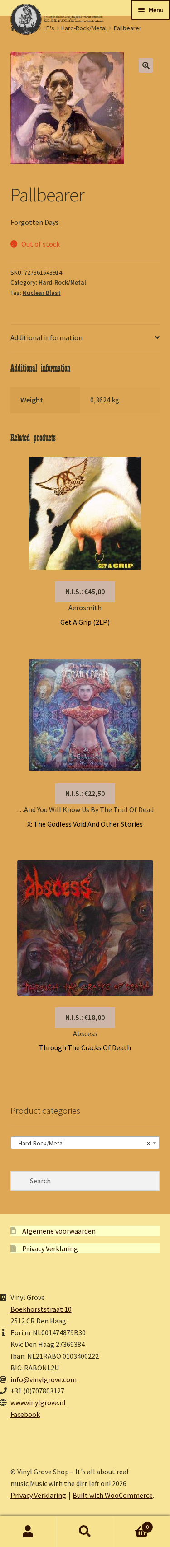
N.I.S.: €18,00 (85, 1017)
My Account (28, 1531)
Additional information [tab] (46, 337)
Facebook (25, 1414)
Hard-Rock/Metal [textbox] (83, 1143)
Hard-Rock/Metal (62, 282)
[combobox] (85, 1142)
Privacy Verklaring (50, 1248)
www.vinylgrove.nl (38, 1402)
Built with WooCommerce (113, 1495)
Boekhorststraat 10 (41, 1308)
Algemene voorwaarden (59, 1230)
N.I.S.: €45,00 (85, 591)
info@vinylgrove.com (43, 1379)
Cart (131, 1523)
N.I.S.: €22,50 (85, 793)
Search (85, 1531)
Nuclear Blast (42, 293)
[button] (146, 65)
